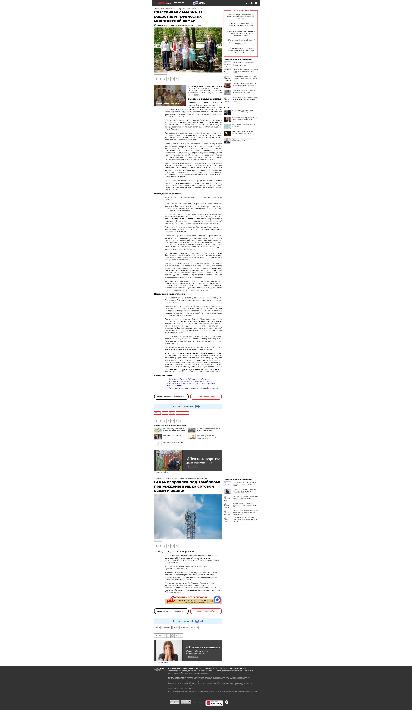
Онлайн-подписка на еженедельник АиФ (182, 671)
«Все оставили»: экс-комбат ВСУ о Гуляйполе (243, 125)
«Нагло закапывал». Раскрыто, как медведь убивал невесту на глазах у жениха (245, 78)
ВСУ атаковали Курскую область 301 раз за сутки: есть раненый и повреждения (240, 42)
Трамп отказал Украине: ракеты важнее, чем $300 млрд (242, 111)
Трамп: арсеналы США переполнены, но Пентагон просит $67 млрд (244, 118)
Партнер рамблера (198, 702)
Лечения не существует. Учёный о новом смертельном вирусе (244, 91)
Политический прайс (175, 673)
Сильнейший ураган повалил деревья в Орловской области (241, 25)
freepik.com (158, 541)
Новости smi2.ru (161, 472)
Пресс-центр (224, 668)
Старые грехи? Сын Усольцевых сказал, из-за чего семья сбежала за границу (245, 519)
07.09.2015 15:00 (159, 9)
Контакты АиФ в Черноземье (192, 668)
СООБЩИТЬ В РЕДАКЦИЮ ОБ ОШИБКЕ (196, 673)
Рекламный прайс (174, 668)
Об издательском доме (238, 668)
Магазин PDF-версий (205, 671)
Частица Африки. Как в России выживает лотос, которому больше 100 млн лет (244, 505)
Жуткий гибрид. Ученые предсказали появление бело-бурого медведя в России (245, 99)
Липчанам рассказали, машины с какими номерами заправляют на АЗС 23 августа (240, 50)
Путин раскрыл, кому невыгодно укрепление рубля (243, 139)
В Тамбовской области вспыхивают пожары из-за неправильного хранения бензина (241, 33)
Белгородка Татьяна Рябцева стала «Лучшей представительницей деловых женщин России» (188, 380)
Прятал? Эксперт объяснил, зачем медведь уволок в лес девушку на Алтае (244, 484)
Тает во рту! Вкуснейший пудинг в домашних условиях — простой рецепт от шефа (244, 85)
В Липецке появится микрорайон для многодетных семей (208, 429)
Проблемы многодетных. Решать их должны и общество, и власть (174, 429)
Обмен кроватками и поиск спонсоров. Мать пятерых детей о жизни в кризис (208, 436)
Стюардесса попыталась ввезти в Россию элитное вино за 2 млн (243, 132)
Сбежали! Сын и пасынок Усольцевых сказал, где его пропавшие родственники (245, 498)
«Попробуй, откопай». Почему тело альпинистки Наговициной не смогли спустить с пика (245, 491)
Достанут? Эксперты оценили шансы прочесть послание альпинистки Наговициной (245, 512)
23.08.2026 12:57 (159, 478)
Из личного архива (160, 74)
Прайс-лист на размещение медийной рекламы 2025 (235, 671)
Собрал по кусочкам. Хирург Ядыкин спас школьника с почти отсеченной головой (245, 71)
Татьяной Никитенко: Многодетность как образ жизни (193, 388)
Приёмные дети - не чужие (172, 435)
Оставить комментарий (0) (206, 396)
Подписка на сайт (211, 668)
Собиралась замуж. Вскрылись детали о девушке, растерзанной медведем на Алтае (244, 63)
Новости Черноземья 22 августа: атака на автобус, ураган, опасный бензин (240, 16)
